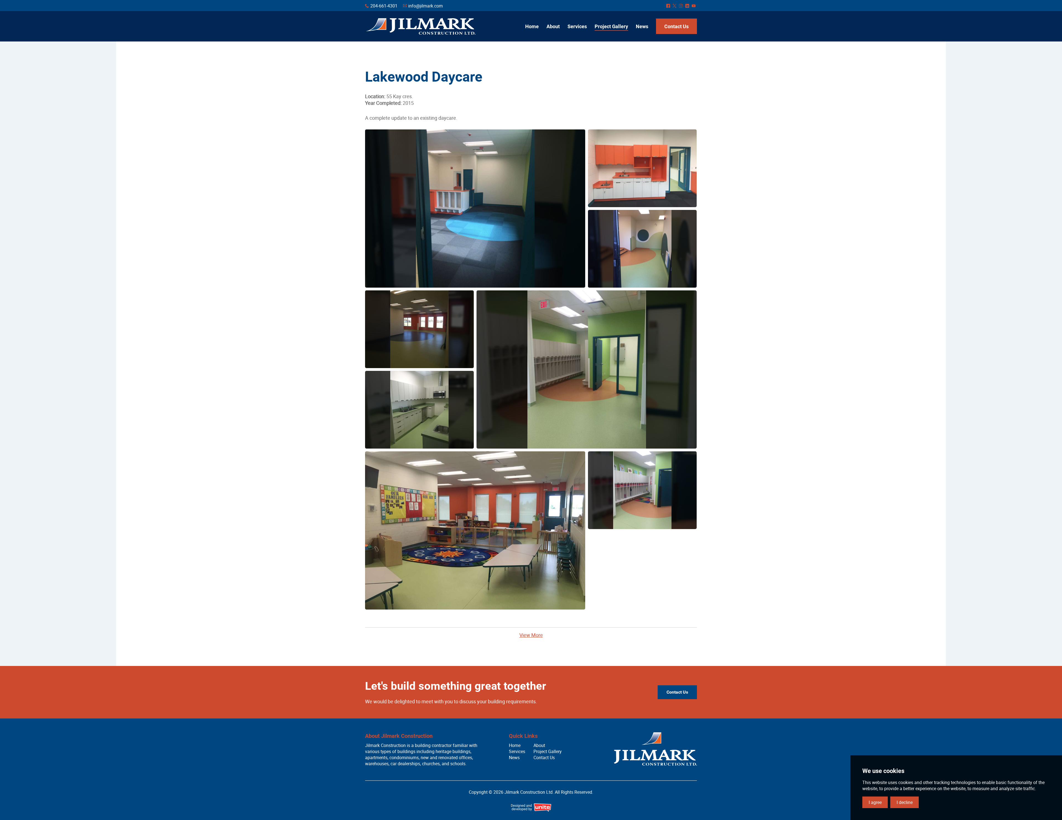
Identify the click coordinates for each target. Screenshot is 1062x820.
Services (517, 751)
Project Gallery (547, 751)
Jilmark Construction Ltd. (421, 26)
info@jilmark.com (425, 6)
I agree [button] (875, 802)
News (514, 757)
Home (514, 745)
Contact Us (677, 692)
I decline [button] (905, 802)
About (539, 745)
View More (531, 635)
